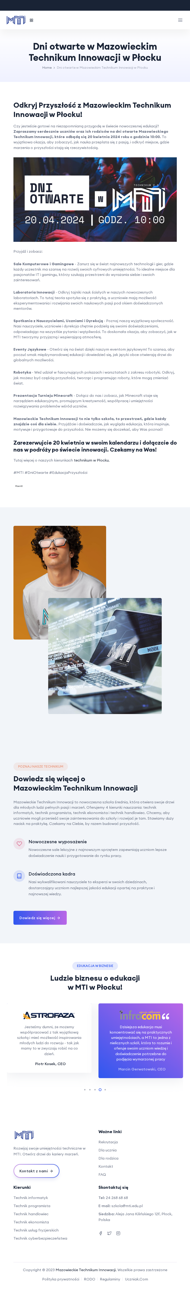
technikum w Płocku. (92, 460)
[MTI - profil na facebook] (100, 1232)
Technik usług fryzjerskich (36, 1230)
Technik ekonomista (31, 1222)
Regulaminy (110, 1279)
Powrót (19, 486)
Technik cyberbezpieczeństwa (40, 1238)
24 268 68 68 (117, 1197)
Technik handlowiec (30, 1214)
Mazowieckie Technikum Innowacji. (86, 1269)
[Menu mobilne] (180, 20)
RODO (89, 1279)
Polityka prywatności (60, 1279)
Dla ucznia (107, 1150)
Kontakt (105, 1166)
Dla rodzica (108, 1158)
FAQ (102, 1174)
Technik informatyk (30, 1197)
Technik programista (31, 1205)
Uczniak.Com (136, 1279)
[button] (20, 1041)
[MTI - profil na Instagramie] (109, 1232)
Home (47, 67)
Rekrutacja (108, 1142)
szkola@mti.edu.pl (127, 1205)
